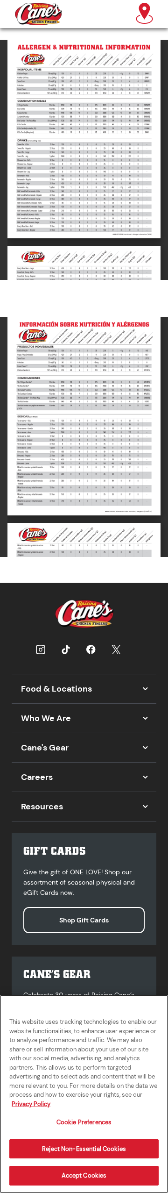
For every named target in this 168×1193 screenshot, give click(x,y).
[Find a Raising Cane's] (144, 14)
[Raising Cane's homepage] (38, 14)
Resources (42, 806)
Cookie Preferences (84, 1122)
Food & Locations (56, 689)
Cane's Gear (45, 748)
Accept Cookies (84, 1175)
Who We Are (46, 718)
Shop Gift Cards (84, 920)
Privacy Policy (31, 1104)
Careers (37, 777)
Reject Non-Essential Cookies (84, 1149)
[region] (84, 1094)
